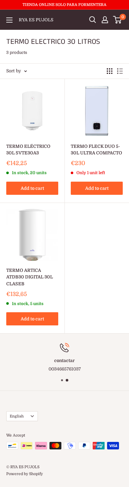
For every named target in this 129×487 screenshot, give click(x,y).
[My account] (105, 19)
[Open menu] (9, 20)
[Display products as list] (120, 71)
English (17, 416)
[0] (117, 19)
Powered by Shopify (24, 474)
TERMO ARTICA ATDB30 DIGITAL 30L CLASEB (29, 277)
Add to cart (32, 188)
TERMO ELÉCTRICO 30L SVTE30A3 (28, 150)
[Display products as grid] (109, 71)
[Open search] (92, 19)
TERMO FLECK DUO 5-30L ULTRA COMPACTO (96, 150)
